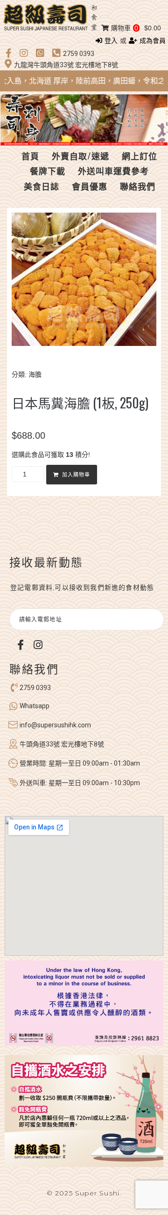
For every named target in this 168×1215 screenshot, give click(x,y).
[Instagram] (38, 645)
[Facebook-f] (20, 645)
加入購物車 (76, 475)
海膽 (35, 374)
